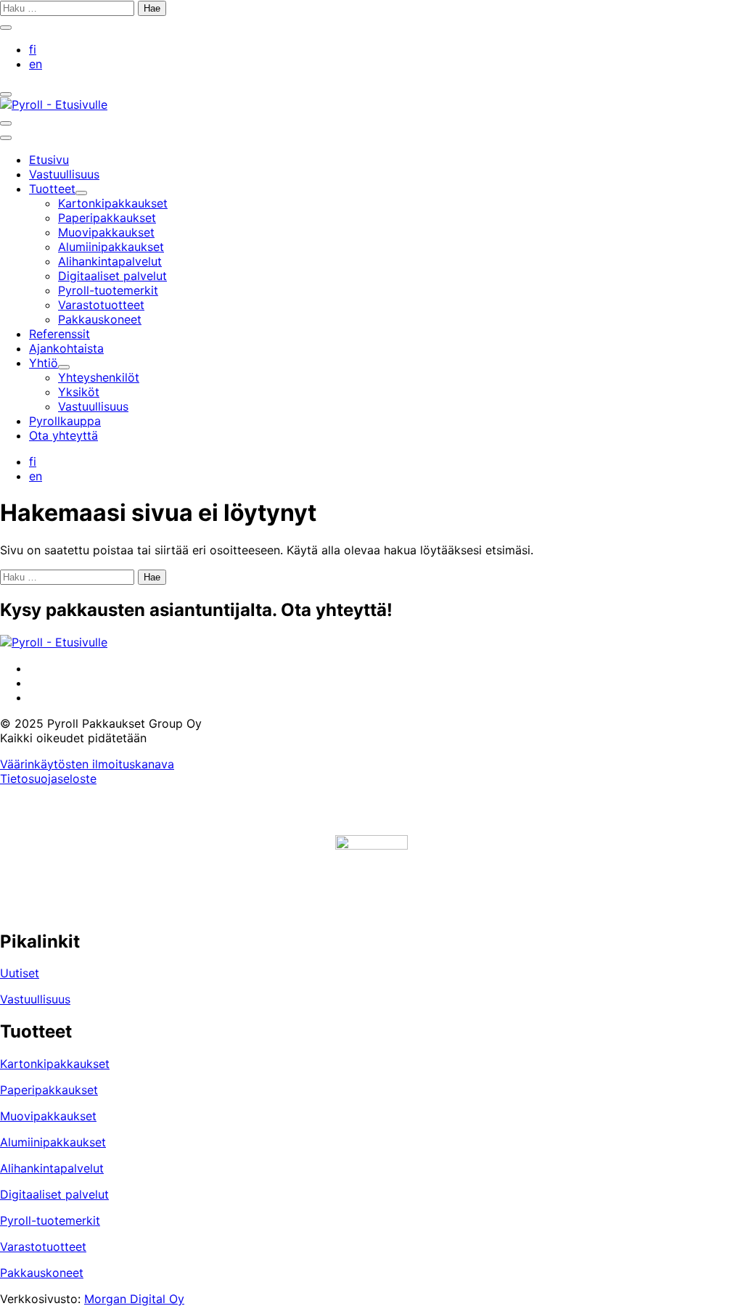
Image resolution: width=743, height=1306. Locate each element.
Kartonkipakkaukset (55, 1063)
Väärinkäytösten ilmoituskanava (87, 764)
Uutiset (19, 973)
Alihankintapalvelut (52, 1168)
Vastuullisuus (35, 999)
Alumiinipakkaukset (53, 1142)
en (35, 64)
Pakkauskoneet (41, 1272)
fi (32, 49)
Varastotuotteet (43, 1246)
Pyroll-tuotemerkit (50, 1220)
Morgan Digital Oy (134, 1298)
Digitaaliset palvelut (54, 1194)
